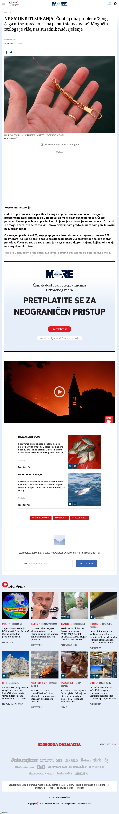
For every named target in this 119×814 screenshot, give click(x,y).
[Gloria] (97, 760)
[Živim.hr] (86, 760)
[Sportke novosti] (59, 760)
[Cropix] (96, 767)
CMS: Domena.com (84, 803)
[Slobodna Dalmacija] (59, 744)
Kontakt (102, 784)
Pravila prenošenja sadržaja (43, 784)
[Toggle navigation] (3, 3)
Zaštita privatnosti (71, 784)
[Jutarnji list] (24, 760)
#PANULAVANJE (60, 517)
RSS (71, 787)
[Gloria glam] (105, 760)
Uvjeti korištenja (17, 784)
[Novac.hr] (77, 767)
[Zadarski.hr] (64, 773)
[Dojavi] (13, 4)
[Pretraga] (115, 4)
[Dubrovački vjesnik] (42, 773)
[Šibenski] (82, 773)
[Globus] (71, 760)
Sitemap (80, 787)
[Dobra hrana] (25, 767)
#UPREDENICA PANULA (40, 517)
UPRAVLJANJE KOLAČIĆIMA (59, 797)
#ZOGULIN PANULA (79, 517)
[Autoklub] (57, 767)
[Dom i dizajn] (41, 767)
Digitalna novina (58, 787)
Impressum (89, 784)
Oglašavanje (40, 787)
